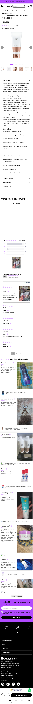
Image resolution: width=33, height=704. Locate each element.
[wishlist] (28, 6)
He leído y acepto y (16, 613)
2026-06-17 (5, 331)
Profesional (17, 10)
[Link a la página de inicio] (3, 11)
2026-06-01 (5, 344)
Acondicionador (25, 10)
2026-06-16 (5, 320)
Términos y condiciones (18, 612)
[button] (16, 1)
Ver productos (17, 203)
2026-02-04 (5, 289)
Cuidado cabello (9, 10)
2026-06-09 (5, 307)
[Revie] (27, 283)
